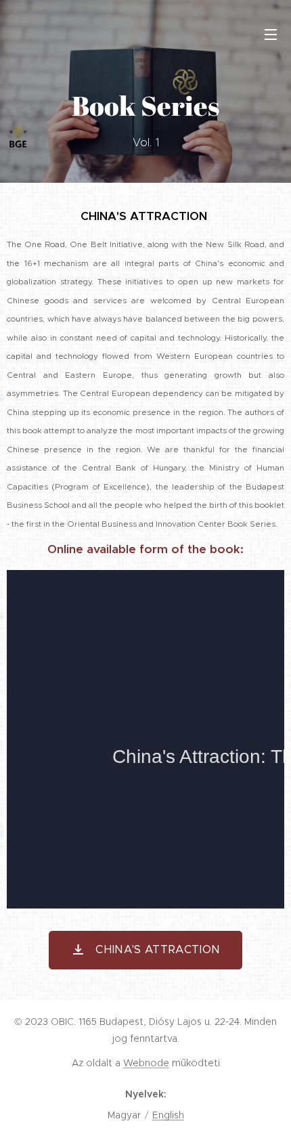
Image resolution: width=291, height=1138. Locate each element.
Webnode (146, 1063)
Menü (270, 33)
